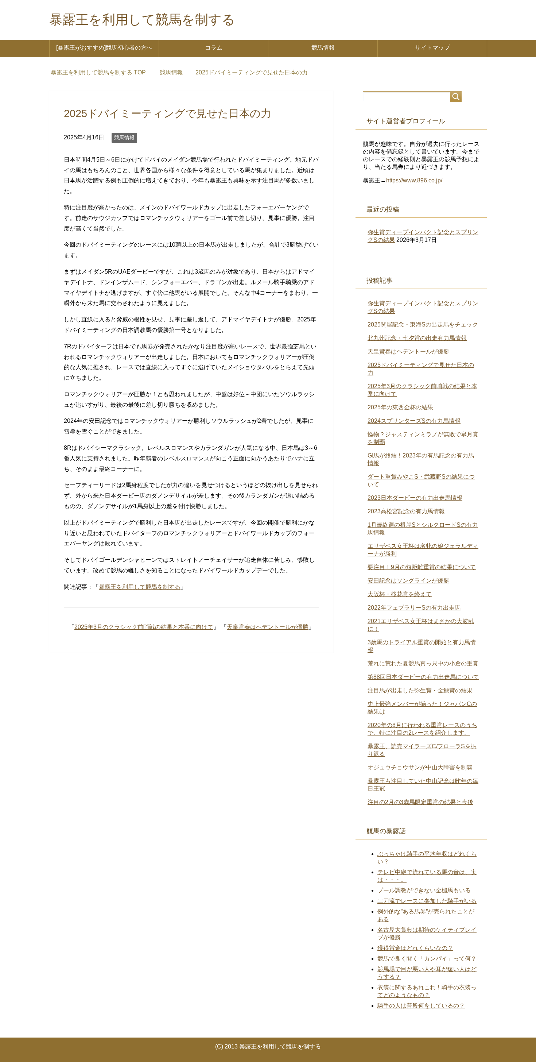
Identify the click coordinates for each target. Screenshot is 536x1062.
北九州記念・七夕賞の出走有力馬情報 (417, 338)
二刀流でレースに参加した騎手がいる (427, 901)
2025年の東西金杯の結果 (400, 407)
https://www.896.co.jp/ (414, 180)
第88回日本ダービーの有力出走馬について (423, 677)
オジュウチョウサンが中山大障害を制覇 (420, 767)
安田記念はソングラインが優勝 (408, 581)
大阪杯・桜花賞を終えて (400, 594)
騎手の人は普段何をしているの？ (421, 1006)
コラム (213, 48)
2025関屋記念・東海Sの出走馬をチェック (423, 324)
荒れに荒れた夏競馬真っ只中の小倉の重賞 (423, 663)
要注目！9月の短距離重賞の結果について (422, 567)
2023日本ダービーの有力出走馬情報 (415, 498)
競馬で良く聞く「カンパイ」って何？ (427, 958)
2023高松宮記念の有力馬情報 (406, 511)
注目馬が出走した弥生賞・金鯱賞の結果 (420, 690)
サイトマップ (432, 48)
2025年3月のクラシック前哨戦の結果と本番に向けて (143, 627)
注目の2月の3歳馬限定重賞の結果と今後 (420, 802)
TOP (98, 72)
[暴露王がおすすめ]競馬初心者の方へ (104, 48)
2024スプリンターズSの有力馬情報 (414, 421)
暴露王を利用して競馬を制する (142, 19)
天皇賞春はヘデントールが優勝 (267, 627)
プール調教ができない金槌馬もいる (424, 890)
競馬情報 (323, 48)
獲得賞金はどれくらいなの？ (415, 948)
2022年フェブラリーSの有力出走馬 (414, 608)
